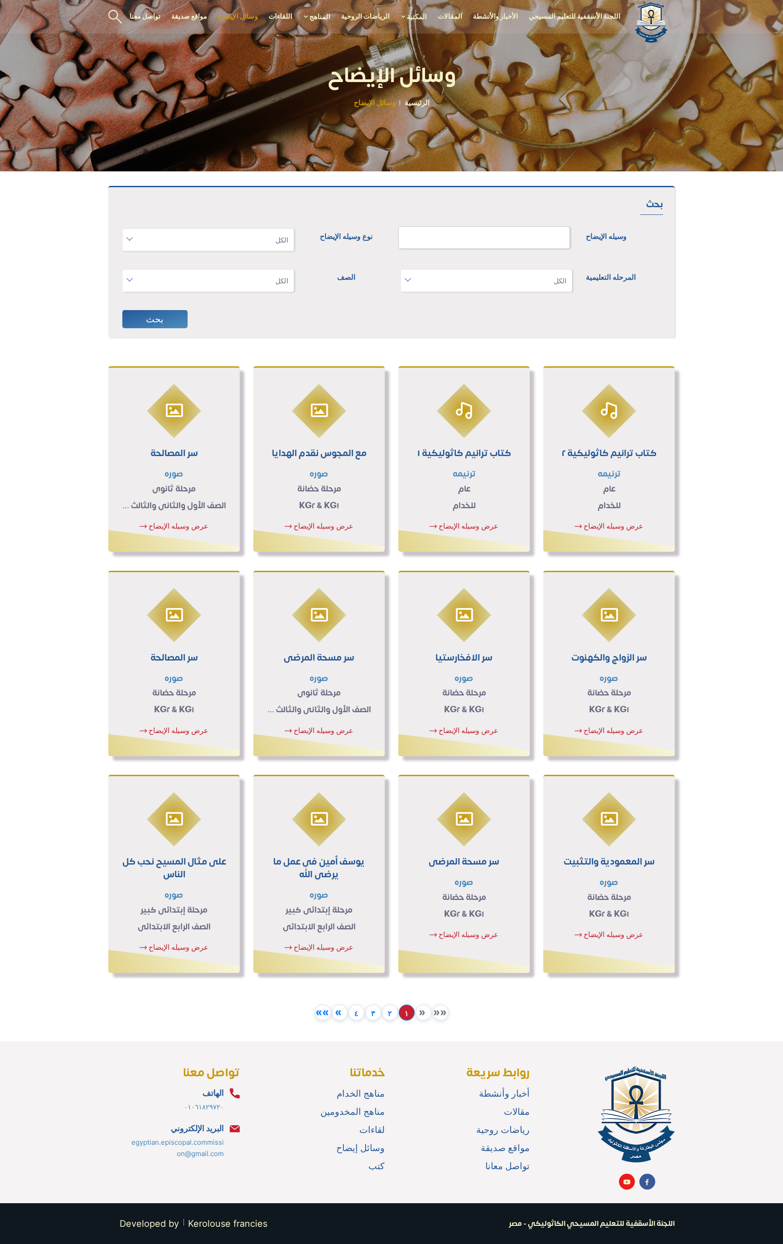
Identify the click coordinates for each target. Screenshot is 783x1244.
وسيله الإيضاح (606, 236)
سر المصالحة (174, 453)
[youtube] (627, 1182)
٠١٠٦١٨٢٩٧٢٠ (204, 1107)
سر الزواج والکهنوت (609, 657)
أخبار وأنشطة (504, 1093)
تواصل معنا (145, 16)
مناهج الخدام (361, 1093)
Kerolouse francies (227, 1223)
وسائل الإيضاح (238, 16)
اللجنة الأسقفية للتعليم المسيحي (574, 16)
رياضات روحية (503, 1129)
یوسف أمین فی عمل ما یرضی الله (319, 868)
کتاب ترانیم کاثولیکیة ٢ (609, 453)
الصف (346, 277)
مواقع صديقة (189, 16)
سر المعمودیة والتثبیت (609, 861)
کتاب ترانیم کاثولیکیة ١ (464, 453)
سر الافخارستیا (464, 657)
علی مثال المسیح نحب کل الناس (174, 868)
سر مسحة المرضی (319, 657)
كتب (376, 1166)
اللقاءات (280, 16)
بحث (155, 319)
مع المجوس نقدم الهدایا (319, 453)
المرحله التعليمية (611, 277)
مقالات (517, 1111)
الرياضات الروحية (365, 16)
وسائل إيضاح (360, 1147)
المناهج (319, 16)
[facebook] (647, 1182)
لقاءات (372, 1129)
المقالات (450, 16)
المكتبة (416, 16)
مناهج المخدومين (352, 1111)
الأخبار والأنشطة (495, 16)
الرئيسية (417, 102)
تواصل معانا (507, 1166)
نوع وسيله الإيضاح (346, 236)
